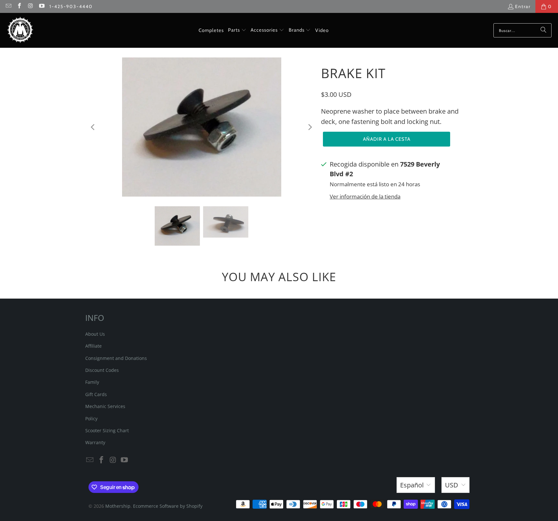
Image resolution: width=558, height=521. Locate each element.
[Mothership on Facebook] (19, 6)
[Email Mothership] (8, 6)
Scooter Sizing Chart (107, 430)
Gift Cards (96, 394)
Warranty (95, 442)
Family (92, 382)
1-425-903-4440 (71, 6)
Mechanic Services (105, 406)
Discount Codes (102, 370)
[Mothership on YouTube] (41, 6)
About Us (95, 334)
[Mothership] (20, 30)
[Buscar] (543, 30)
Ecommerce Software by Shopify (167, 506)
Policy (91, 418)
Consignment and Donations (116, 358)
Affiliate (93, 346)
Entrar (523, 6)
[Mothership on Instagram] (30, 6)
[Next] (310, 127)
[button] (237, 30)
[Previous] (93, 127)
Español (412, 485)
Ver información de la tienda (365, 196)
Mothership (117, 506)
